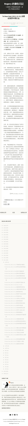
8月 (6, 353)
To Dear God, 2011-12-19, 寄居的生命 (13, 296)
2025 (5, 228)
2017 (5, 246)
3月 (6, 364)
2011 (5, 260)
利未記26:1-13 (12, 31)
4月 (6, 362)
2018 (5, 244)
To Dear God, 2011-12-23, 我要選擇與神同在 (15, 287)
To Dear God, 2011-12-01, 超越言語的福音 (14, 343)
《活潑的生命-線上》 (9, 200)
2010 (5, 371)
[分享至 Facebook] (8, 204)
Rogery (12, 382)
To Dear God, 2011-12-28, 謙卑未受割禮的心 (15, 273)
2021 (5, 237)
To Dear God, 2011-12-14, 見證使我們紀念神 (15, 307)
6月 (6, 357)
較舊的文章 (24, 212)
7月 (6, 355)
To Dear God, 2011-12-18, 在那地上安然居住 (15, 298)
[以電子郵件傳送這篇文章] (4, 204)
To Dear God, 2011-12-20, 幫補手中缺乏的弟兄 (15, 294)
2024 (5, 230)
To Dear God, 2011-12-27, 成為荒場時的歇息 (15, 276)
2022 (5, 234)
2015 (5, 251)
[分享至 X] (7, 204)
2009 (5, 373)
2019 (5, 241)
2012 (5, 257)
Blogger (23, 419)
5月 (6, 359)
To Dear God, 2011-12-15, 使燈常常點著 (14, 305)
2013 (5, 255)
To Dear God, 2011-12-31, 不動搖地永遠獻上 (15, 264)
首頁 (13, 212)
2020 (5, 239)
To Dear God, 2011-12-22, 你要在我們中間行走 (13, 17)
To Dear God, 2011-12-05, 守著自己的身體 (14, 332)
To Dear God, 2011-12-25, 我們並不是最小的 (15, 282)
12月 (6, 262)
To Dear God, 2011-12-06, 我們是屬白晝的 (14, 330)
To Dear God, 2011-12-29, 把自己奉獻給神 (14, 271)
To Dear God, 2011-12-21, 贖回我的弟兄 (14, 291)
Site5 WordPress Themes (12, 421)
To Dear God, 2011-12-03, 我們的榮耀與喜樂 (15, 339)
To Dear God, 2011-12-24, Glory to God (13, 284)
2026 (5, 225)
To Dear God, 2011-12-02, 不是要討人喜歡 (14, 341)
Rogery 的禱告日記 (14, 3)
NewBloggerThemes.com (14, 423)
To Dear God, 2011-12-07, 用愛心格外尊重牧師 (15, 328)
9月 (6, 350)
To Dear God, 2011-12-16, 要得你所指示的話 (15, 303)
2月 (6, 366)
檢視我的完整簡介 (6, 408)
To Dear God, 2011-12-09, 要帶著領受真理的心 (15, 321)
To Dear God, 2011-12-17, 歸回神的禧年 (14, 301)
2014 (5, 253)
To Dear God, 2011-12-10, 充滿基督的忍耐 (14, 319)
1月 (6, 369)
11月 (6, 346)
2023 (5, 232)
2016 (5, 248)
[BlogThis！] (6, 204)
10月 (6, 348)
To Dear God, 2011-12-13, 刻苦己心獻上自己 (15, 310)
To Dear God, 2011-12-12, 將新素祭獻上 (14, 312)
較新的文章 (3, 212)
